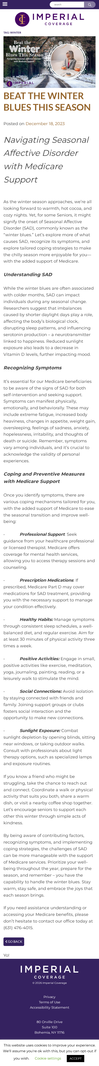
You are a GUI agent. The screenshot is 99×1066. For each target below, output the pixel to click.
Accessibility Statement (49, 1007)
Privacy (49, 997)
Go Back (14, 941)
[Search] (90, 4)
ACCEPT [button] (76, 1058)
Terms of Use (49, 1002)
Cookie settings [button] (48, 1058)
